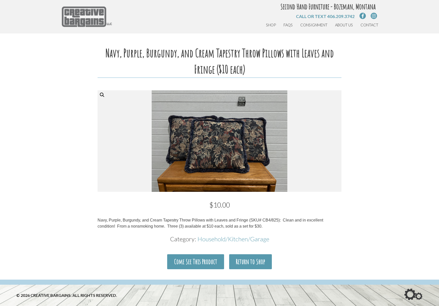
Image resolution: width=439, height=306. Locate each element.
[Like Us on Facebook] (362, 16)
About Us (344, 25)
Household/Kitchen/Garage (233, 239)
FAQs (288, 25)
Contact (369, 25)
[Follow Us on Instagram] (374, 16)
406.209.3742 (341, 16)
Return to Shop (250, 261)
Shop (271, 25)
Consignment (313, 25)
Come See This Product (195, 261)
